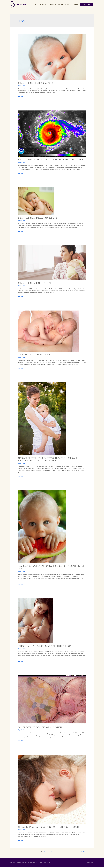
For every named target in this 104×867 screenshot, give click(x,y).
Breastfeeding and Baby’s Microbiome (37, 218)
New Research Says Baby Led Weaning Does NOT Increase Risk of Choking (51, 567)
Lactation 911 (22, 4)
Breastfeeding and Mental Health (36, 283)
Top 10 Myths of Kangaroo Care (34, 354)
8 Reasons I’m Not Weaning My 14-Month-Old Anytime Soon (48, 827)
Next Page (85, 852)
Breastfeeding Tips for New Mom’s (35, 83)
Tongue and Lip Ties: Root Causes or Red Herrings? (44, 646)
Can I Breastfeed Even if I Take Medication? (40, 727)
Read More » (21, 97)
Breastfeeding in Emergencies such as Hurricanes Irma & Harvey (51, 160)
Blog (19, 86)
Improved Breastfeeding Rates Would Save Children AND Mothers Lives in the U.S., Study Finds (48, 459)
